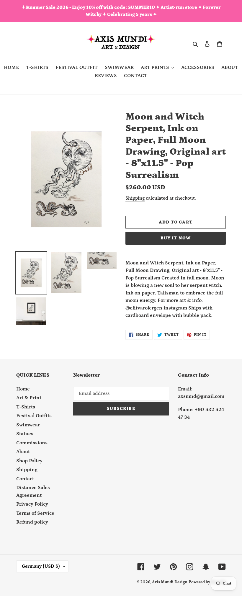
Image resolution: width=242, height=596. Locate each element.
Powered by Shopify (207, 582)
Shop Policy (29, 461)
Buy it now (176, 238)
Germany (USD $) (41, 566)
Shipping (135, 198)
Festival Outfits (34, 416)
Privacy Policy (32, 504)
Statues (24, 434)
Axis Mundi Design (169, 582)
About (23, 452)
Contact (25, 479)
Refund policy (32, 522)
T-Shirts (25, 407)
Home (23, 389)
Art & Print (28, 398)
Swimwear (28, 425)
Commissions (32, 443)
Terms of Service (35, 513)
